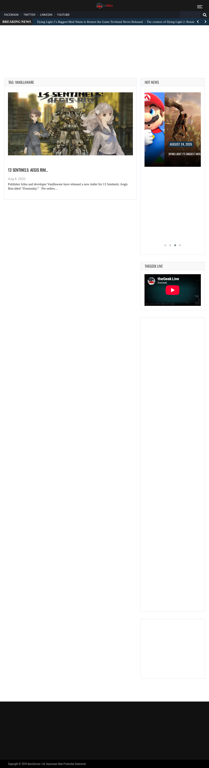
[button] (165, 245)
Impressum (52, 763)
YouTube (63, 14)
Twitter (29, 14)
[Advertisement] (104, 41)
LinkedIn (46, 14)
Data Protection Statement (72, 763)
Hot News (152, 82)
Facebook (11, 14)
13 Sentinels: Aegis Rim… (28, 170)
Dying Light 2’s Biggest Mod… (185, 154)
